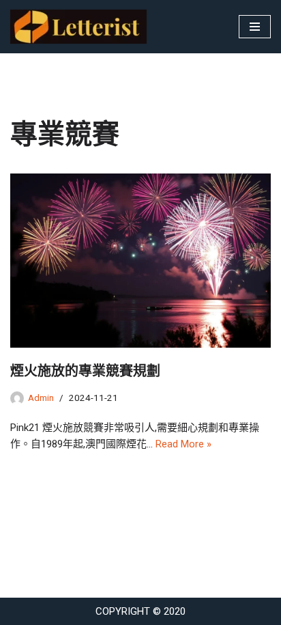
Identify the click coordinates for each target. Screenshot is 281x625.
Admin (41, 397)
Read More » (183, 444)
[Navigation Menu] (255, 26)
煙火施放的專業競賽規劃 (85, 371)
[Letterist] (81, 27)
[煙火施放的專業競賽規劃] (140, 260)
